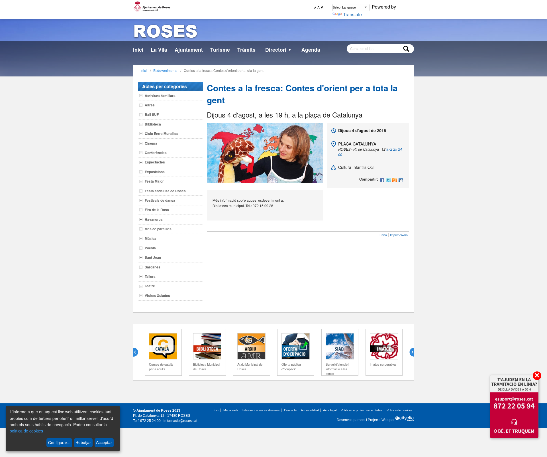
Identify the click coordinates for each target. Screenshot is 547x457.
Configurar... (59, 442)
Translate (352, 14)
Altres (150, 105)
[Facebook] (382, 180)
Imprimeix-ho (399, 235)
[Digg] (401, 180)
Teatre (150, 285)
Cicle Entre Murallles (161, 133)
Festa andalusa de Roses (165, 190)
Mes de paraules (158, 228)
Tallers (150, 276)
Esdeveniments (165, 70)
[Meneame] (394, 180)
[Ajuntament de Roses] (273, 32)
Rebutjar (83, 442)
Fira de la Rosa (157, 209)
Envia (383, 235)
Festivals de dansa (160, 200)
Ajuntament (189, 49)
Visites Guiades (157, 295)
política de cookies (26, 431)
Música (150, 238)
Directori (278, 49)
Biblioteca (153, 124)
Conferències (156, 152)
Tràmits (246, 49)
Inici (138, 49)
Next (409, 352)
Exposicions (155, 171)
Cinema (151, 143)
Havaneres (154, 219)
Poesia (150, 247)
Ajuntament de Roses (154, 410)
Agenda (310, 49)
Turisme (220, 49)
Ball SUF (152, 114)
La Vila (159, 49)
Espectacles (155, 162)
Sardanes (152, 267)
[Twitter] (388, 180)
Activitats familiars (160, 95)
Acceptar (104, 442)
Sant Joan (153, 257)
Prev (137, 352)
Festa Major (154, 181)
